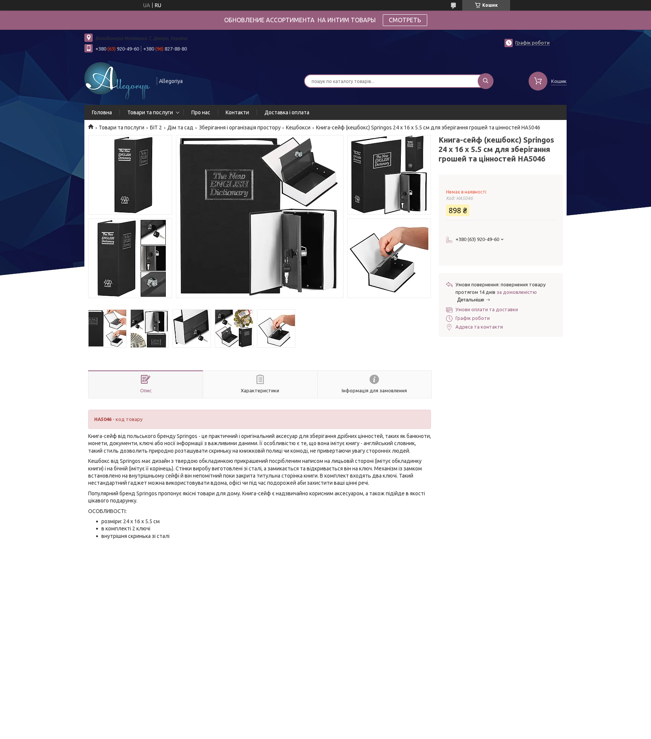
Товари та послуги (150, 112)
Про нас (200, 112)
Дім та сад (180, 127)
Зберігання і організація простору (240, 127)
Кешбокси (298, 127)
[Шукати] (486, 81)
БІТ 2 (156, 127)
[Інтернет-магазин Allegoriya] (117, 80)
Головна (102, 112)
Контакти (237, 112)
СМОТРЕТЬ (405, 20)
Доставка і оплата (286, 112)
